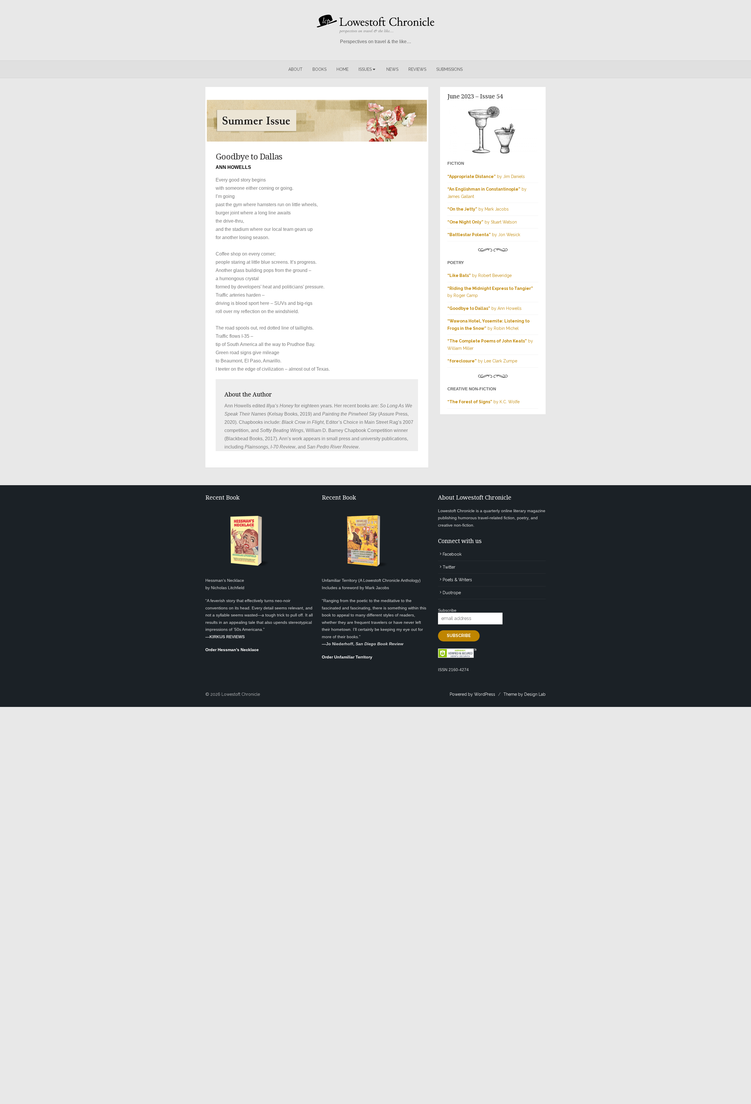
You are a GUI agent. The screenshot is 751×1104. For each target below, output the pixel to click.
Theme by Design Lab (524, 694)
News (392, 69)
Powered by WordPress (472, 694)
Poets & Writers (457, 579)
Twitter (449, 567)
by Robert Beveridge (479, 275)
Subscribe (447, 610)
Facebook (452, 554)
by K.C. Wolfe (483, 401)
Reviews (417, 69)
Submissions (449, 69)
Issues (365, 69)
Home (342, 69)
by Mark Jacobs (478, 209)
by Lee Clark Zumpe (482, 361)
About (295, 69)
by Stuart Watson (482, 222)
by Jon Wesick (483, 234)
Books (319, 69)
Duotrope (452, 592)
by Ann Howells (484, 308)
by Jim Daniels (486, 176)
